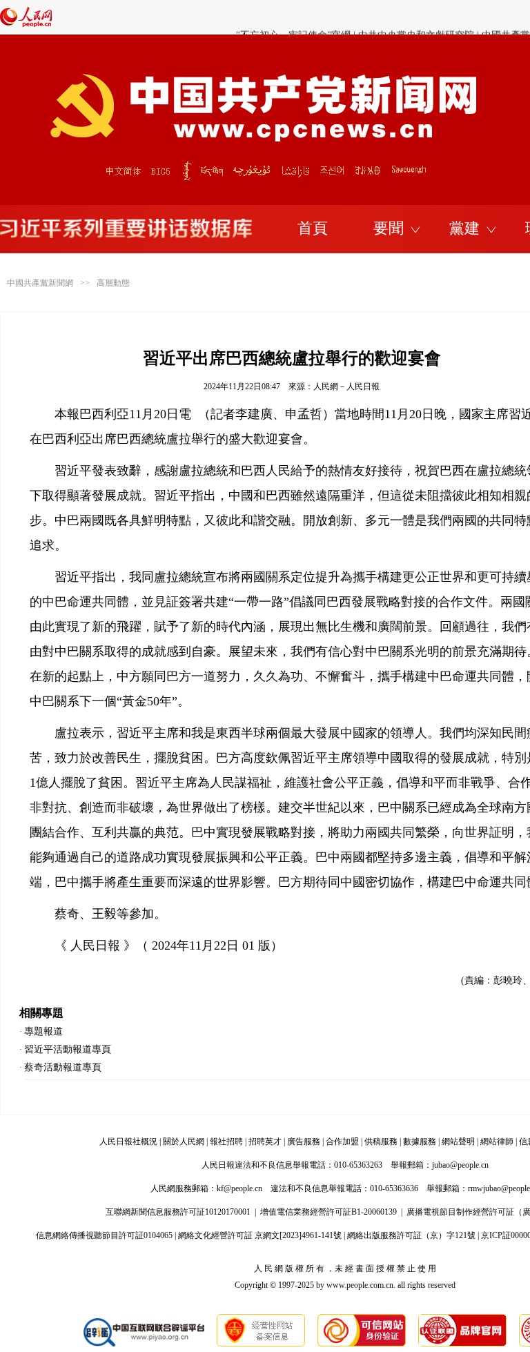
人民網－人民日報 (346, 386)
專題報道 (43, 1031)
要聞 (388, 228)
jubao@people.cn (460, 1165)
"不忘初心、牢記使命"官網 (293, 17)
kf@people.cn (239, 1188)
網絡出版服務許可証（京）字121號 (411, 1235)
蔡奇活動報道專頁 (62, 1067)
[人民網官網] (26, 24)
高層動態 (113, 283)
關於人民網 (183, 1141)
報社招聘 (226, 1141)
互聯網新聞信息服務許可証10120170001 (178, 1212)
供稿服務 (381, 1141)
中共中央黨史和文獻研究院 (416, 17)
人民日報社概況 (128, 1141)
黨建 (464, 228)
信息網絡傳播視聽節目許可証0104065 (104, 1235)
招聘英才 (265, 1141)
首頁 (312, 228)
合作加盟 (342, 1141)
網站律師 (496, 1141)
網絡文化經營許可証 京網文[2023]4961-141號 (260, 1235)
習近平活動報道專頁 (67, 1049)
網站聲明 (458, 1141)
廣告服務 (303, 1141)
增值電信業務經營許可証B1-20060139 (328, 1212)
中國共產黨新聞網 (40, 283)
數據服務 (419, 1141)
